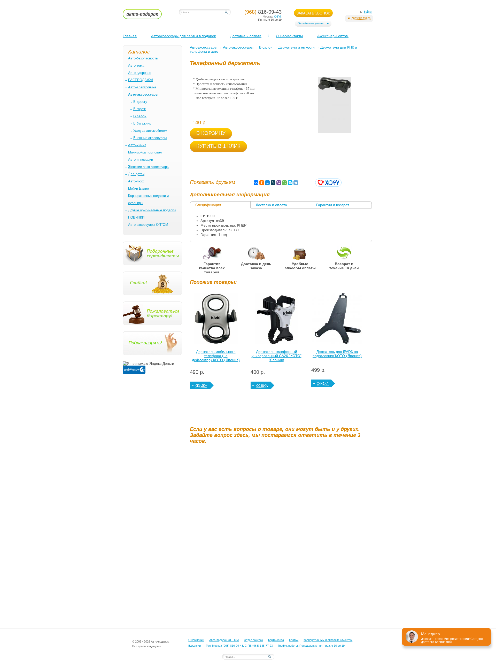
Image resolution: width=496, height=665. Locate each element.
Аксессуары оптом (332, 36)
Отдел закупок (253, 639)
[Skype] (290, 182)
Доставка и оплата (245, 36)
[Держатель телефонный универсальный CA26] (276, 320)
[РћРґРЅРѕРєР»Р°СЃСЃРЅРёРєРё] (261, 182)
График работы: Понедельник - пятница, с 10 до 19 (311, 645)
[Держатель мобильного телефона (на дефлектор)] (216, 320)
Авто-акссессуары (238, 47)
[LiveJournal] (273, 182)
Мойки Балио (138, 188)
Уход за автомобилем (150, 131)
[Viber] (278, 182)
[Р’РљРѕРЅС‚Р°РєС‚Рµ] (256, 182)
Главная (130, 36)
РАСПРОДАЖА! (140, 80)
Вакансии (194, 645)
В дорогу (140, 102)
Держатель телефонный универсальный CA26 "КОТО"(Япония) (276, 356)
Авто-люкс (136, 181)
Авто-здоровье (139, 73)
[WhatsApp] (284, 182)
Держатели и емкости (296, 47)
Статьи (293, 639)
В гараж (139, 109)
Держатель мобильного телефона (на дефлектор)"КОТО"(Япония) (216, 356)
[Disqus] (281, 512)
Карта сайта (276, 639)
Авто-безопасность (143, 58)
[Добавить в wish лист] (328, 183)
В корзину (211, 133)
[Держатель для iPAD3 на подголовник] (337, 320)
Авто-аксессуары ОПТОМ (148, 225)
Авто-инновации (140, 159)
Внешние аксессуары (150, 138)
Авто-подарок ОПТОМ (224, 639)
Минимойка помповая (145, 152)
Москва (268, 16)
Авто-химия (137, 145)
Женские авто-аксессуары (148, 167)
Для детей (136, 174)
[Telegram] (295, 182)
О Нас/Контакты (289, 36)
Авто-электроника (142, 87)
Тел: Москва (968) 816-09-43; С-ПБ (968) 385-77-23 (239, 645)
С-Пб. (278, 16)
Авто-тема (136, 65)
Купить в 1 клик (218, 146)
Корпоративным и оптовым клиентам (328, 639)
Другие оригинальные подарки (152, 210)
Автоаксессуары (203, 47)
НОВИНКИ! (136, 217)
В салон (266, 47)
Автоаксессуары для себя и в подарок (183, 36)
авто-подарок (147, 15)
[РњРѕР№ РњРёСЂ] (267, 182)
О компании (196, 639)
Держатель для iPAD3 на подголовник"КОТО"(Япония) (337, 354)
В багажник (142, 123)
